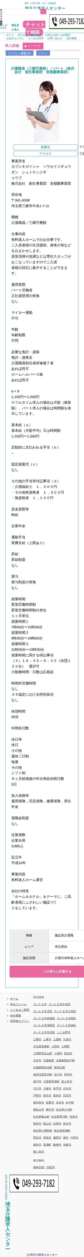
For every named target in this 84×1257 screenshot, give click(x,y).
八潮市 (58, 1053)
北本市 (37, 1060)
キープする (34, 45)
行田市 (74, 1137)
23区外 (50, 1167)
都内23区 (39, 1167)
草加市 (47, 1137)
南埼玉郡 (59, 1067)
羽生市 (37, 1137)
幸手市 (57, 1088)
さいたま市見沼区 (44, 1032)
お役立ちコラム (15, 38)
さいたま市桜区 (66, 1018)
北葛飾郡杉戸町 (65, 1060)
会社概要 (71, 38)
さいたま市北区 (42, 1011)
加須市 (68, 1053)
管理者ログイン (19, 1021)
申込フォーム (18, 1004)
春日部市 (38, 1102)
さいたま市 (40, 1004)
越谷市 (37, 1144)
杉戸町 (70, 1102)
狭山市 (47, 1123)
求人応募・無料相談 (29, 35)
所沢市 (47, 1095)
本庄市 (60, 1102)
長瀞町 (47, 1144)
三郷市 (37, 1039)
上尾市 (47, 1039)
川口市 (37, 1088)
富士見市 (66, 1081)
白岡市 (57, 1123)
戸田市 (37, 1095)
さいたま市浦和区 (44, 1025)
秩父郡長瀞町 (62, 1130)
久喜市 (67, 1039)
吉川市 (58, 1074)
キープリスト (3, 26)
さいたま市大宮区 (65, 1011)
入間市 (55, 1046)
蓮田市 (57, 1137)
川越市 (47, 1088)
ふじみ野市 (64, 1032)
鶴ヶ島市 (38, 1151)
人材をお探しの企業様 (57, 35)
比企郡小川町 (64, 1109)
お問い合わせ (55, 38)
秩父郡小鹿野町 (42, 1130)
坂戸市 (37, 1081)
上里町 (57, 1039)
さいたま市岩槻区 (44, 1018)
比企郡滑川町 (59, 1116)
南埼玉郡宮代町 (42, 1074)
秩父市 (67, 1123)
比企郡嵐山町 (41, 1116)
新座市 (57, 1095)
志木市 (67, 1088)
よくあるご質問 (19, 1009)
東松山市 (38, 1109)
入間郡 (65, 1046)
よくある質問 (35, 38)
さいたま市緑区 (66, 1025)
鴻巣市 (67, 1144)
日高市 (67, 1095)
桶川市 (50, 1109)
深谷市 (74, 1116)
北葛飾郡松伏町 (42, 1067)
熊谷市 (37, 1123)
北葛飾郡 (48, 1060)
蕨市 (66, 1137)
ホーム (10, 35)
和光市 (68, 1074)
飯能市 (57, 1144)
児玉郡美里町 (41, 1046)
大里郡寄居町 (51, 1081)
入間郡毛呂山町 (42, 1053)
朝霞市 (50, 1102)
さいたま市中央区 (60, 1004)
